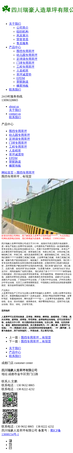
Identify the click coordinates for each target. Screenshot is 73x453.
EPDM (20, 78)
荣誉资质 (22, 39)
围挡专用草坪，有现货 (36, 337)
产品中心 (15, 47)
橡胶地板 (22, 85)
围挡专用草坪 (25, 51)
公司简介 (22, 27)
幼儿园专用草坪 (26, 55)
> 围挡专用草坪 (24, 172)
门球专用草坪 (25, 62)
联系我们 (15, 89)
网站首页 (7, 172)
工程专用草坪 (25, 66)
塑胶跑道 (22, 81)
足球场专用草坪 (26, 58)
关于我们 (15, 23)
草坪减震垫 (23, 74)
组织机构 (22, 31)
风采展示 (22, 35)
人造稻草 (22, 70)
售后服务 (22, 43)
